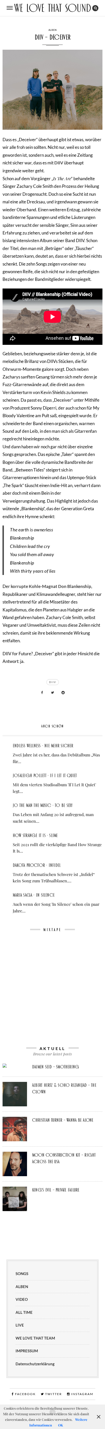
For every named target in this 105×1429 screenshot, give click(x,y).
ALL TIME (24, 1312)
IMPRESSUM (27, 1350)
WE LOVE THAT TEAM (35, 1338)
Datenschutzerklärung (35, 1363)
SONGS (22, 1273)
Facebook (25, 1394)
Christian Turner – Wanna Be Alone (62, 1120)
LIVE (20, 1325)
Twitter (53, 1394)
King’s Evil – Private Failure (56, 1189)
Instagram (81, 1394)
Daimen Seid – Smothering (55, 1066)
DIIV (58, 162)
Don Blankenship (74, 586)
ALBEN (52, 30)
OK (60, 1425)
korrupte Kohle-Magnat (34, 586)
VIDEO (22, 1299)
